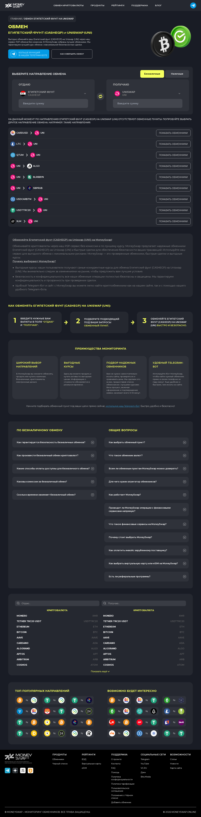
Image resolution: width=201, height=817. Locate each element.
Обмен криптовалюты (68, 5)
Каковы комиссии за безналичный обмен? (42, 481)
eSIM (84, 768)
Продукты (97, 5)
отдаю (24, 84)
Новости (174, 763)
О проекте (116, 759)
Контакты (115, 763)
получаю (121, 84)
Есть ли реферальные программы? (129, 576)
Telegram (145, 759)
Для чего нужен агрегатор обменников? (133, 481)
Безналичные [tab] (152, 74)
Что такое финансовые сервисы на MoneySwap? (138, 524)
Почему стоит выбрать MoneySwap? (130, 537)
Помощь (115, 772)
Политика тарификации (122, 784)
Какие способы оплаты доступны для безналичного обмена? (53, 468)
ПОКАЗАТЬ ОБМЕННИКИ (173, 133)
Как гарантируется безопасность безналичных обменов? (51, 442)
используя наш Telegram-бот (123, 406)
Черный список (60, 763)
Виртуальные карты (91, 763)
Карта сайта (176, 768)
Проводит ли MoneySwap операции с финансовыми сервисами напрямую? (140, 509)
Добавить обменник (121, 802)
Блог (158, 5)
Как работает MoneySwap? (125, 494)
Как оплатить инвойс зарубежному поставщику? (138, 550)
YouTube (145, 763)
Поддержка (139, 5)
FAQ (113, 768)
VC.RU (144, 768)
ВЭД (84, 759)
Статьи (173, 759)
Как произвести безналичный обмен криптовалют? (47, 455)
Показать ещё (99, 671)
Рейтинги (117, 5)
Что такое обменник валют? (126, 455)
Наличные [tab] (177, 74)
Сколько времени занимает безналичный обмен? (46, 494)
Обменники (58, 759)
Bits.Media (146, 777)
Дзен (143, 772)
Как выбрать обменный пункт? (127, 442)
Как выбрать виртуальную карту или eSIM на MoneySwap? (143, 563)
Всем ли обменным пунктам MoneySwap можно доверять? (143, 468)
